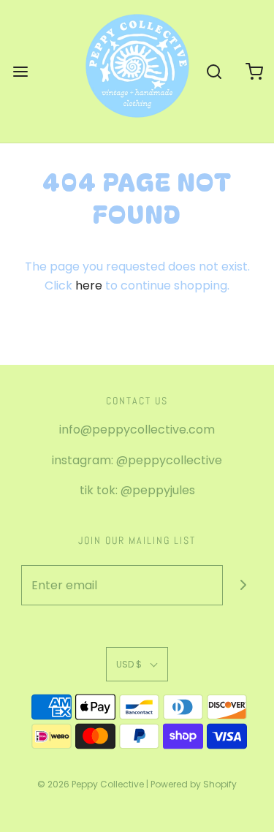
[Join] (243, 585)
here (88, 285)
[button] (137, 664)
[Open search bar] (214, 71)
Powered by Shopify (194, 784)
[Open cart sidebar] (254, 71)
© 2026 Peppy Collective (90, 784)
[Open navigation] (20, 71)
